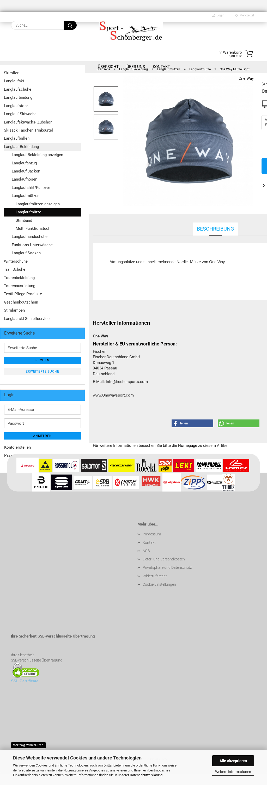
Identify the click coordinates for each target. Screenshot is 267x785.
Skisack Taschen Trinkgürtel (28, 130)
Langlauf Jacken (26, 171)
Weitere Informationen (233, 772)
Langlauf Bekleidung (21, 146)
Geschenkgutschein (21, 302)
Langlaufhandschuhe (29, 236)
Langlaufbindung (18, 97)
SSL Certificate (24, 681)
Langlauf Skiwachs (20, 114)
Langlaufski (14, 81)
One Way (246, 78)
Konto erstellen (17, 447)
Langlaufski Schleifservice (27, 318)
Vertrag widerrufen (28, 745)
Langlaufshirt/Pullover (31, 187)
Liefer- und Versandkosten (164, 559)
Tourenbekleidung (19, 277)
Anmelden (42, 436)
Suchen (42, 360)
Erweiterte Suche (42, 371)
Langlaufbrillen (16, 138)
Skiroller (11, 73)
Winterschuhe (16, 261)
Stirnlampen (14, 310)
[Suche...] (70, 25)
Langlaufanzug (24, 163)
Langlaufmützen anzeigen (38, 204)
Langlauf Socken (26, 253)
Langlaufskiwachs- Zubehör (28, 122)
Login (219, 15)
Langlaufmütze (28, 212)
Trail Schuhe (14, 269)
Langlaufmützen (25, 195)
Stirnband (24, 220)
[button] (192, 423)
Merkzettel (246, 15)
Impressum (152, 534)
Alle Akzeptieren (233, 761)
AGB (146, 551)
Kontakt (149, 542)
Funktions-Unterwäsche (32, 245)
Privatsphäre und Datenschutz (167, 567)
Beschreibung (215, 229)
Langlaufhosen (24, 179)
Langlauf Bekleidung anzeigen (37, 154)
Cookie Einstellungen (159, 584)
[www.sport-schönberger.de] (130, 30)
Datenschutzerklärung (146, 775)
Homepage (187, 445)
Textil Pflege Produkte (23, 294)
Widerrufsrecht (155, 576)
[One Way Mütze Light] (188, 140)
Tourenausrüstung (19, 285)
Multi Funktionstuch (33, 228)
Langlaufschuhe (17, 89)
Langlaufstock (16, 105)
